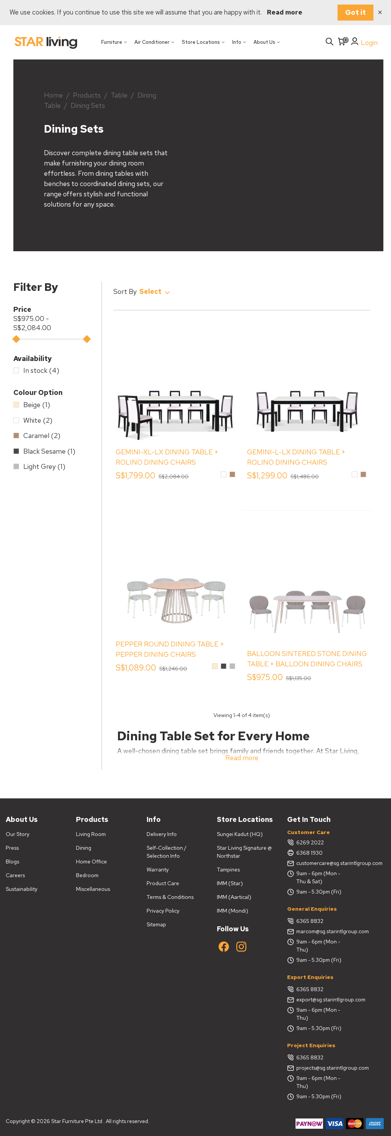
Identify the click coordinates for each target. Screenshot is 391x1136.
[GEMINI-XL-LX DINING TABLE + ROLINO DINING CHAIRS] (176, 380)
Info (236, 42)
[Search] (329, 42)
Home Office (91, 861)
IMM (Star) (230, 883)
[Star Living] (45, 42)
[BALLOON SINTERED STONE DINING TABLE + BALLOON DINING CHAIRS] (307, 582)
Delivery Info (162, 834)
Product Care (163, 883)
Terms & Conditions (170, 897)
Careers (15, 875)
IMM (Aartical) (234, 897)
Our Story (17, 834)
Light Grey (44, 466)
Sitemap (156, 924)
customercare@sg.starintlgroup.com (321, 863)
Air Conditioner (152, 42)
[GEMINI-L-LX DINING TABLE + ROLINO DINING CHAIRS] (307, 380)
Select (151, 291)
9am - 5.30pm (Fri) (318, 891)
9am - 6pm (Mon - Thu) (318, 945)
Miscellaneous (93, 889)
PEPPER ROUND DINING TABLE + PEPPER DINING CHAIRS (170, 649)
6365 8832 (309, 921)
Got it (355, 12)
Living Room (91, 834)
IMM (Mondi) (232, 910)
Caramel (41, 435)
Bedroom (87, 875)
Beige (36, 404)
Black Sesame (49, 451)
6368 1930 (309, 852)
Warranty (158, 869)
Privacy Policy (163, 910)
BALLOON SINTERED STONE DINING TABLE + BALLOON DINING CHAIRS (307, 658)
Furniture (111, 42)
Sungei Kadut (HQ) (240, 834)
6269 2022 (310, 842)
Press (12, 847)
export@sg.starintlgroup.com (321, 999)
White (37, 420)
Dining (83, 847)
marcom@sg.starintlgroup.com (321, 931)
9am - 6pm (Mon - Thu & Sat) (318, 877)
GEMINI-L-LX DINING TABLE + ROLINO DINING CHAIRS (296, 457)
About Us (264, 42)
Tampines (228, 869)
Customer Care (308, 832)
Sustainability (21, 889)
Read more (284, 12)
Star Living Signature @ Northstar (244, 851)
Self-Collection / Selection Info (167, 851)
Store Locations (201, 42)
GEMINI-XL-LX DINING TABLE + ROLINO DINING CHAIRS (167, 457)
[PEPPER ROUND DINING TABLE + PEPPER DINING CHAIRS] (176, 572)
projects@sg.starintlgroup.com (321, 1067)
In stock (41, 370)
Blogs (12, 861)
